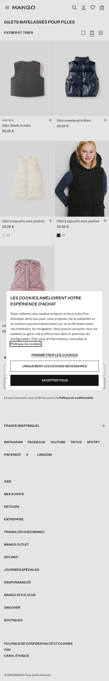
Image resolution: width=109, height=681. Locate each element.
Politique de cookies (25, 344)
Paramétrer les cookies (54, 355)
